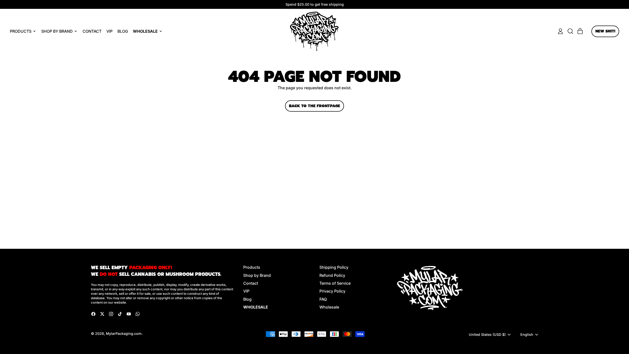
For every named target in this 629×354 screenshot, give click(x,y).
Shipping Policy (333, 267)
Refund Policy (332, 275)
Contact (92, 31)
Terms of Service (335, 283)
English (526, 334)
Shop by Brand (257, 275)
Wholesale (329, 307)
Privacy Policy (332, 291)
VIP (109, 31)
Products (251, 267)
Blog (122, 31)
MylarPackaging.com (124, 333)
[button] (570, 31)
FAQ (323, 299)
